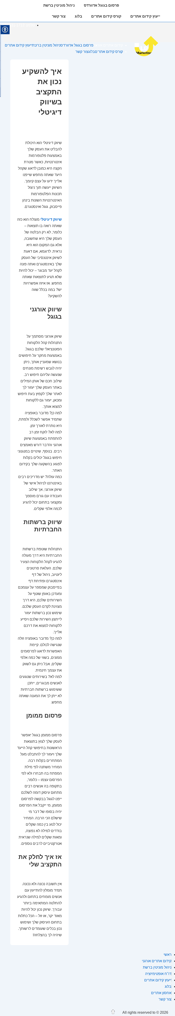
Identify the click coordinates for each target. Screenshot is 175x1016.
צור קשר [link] (59, 16)
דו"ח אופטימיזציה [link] (158, 974)
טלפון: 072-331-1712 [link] (18, 25)
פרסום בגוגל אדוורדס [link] (101, 5)
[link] (149, 56)
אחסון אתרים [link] (161, 993)
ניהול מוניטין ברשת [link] (59, 5)
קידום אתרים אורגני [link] (144, 5)
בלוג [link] (78, 16)
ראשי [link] (168, 955)
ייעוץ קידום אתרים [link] (145, 16)
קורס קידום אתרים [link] (106, 16)
